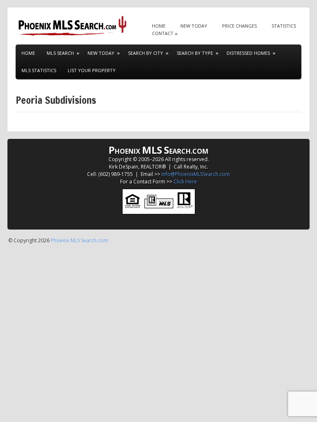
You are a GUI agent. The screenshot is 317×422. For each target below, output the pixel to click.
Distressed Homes (248, 53)
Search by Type (195, 53)
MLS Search (60, 53)
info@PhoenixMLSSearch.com (195, 174)
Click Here (185, 181)
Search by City (145, 53)
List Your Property (92, 70)
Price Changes (239, 26)
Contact (162, 33)
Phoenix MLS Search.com (79, 240)
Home (159, 26)
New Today (193, 26)
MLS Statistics (38, 70)
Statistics (284, 26)
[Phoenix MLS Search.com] (73, 26)
